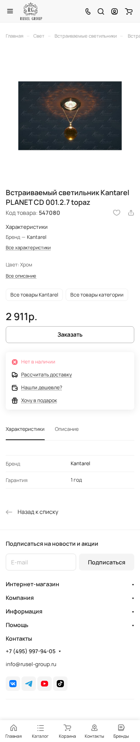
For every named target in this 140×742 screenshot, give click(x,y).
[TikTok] (60, 683)
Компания (20, 598)
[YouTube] (44, 683)
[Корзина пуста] (128, 11)
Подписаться (106, 562)
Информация (24, 611)
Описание (67, 428)
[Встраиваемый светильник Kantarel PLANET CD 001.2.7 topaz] (70, 116)
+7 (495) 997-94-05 (31, 651)
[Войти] (114, 11)
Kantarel (80, 463)
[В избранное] (116, 212)
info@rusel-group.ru (31, 664)
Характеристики (25, 428)
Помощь (17, 625)
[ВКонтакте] (13, 683)
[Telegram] (29, 683)
